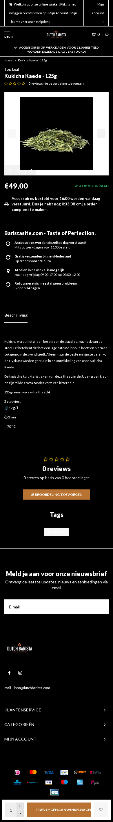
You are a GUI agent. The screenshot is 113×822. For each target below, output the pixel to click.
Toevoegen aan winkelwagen (63, 809)
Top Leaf (11, 69)
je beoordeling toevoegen (64, 83)
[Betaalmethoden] (17, 772)
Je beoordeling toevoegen (56, 494)
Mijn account (98, 8)
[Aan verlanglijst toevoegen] (101, 810)
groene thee (56, 532)
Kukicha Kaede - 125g (32, 60)
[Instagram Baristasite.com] (20, 673)
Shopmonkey (90, 761)
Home (8, 60)
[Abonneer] (101, 606)
